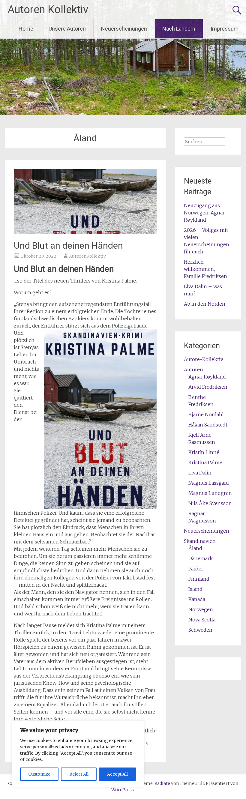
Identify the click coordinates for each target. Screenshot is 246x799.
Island (195, 589)
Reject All (78, 774)
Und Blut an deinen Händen (68, 245)
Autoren (193, 370)
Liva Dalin (200, 473)
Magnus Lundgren (210, 493)
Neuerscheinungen (124, 28)
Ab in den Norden (204, 304)
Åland (195, 548)
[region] (78, 753)
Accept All (117, 774)
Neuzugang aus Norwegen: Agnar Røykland (204, 212)
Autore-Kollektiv (203, 359)
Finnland (198, 579)
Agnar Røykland (207, 377)
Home (26, 28)
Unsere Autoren (67, 28)
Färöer (195, 569)
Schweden (200, 630)
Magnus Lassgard (208, 483)
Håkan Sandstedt (207, 425)
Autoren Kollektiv (48, 9)
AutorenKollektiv (87, 256)
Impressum (224, 28)
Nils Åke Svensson (210, 503)
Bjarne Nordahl (206, 414)
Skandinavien (200, 541)
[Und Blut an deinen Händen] (85, 232)
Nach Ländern (178, 28)
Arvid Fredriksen (207, 387)
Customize (39, 774)
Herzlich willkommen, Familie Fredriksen (205, 269)
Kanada (196, 599)
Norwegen (200, 609)
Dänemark (200, 558)
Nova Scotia (201, 620)
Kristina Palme (205, 462)
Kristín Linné (203, 452)
